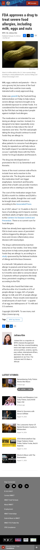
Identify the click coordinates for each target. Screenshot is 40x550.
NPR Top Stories (14, 319)
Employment (8, 509)
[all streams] (37, 547)
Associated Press (23, 204)
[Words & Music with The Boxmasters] (9, 458)
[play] (3, 547)
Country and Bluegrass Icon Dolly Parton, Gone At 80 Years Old (27, 399)
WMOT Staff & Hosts (11, 500)
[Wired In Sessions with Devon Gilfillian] (9, 414)
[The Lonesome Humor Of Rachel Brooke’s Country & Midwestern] (9, 428)
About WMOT (8, 504)
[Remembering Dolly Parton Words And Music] (9, 382)
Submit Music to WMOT (12, 518)
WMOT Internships (10, 514)
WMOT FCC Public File (11, 523)
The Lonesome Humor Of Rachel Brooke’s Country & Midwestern (26, 427)
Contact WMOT (9, 495)
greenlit (14, 96)
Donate (33, 3)
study (4, 256)
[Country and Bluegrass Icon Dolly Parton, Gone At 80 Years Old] (9, 400)
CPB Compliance (9, 527)
